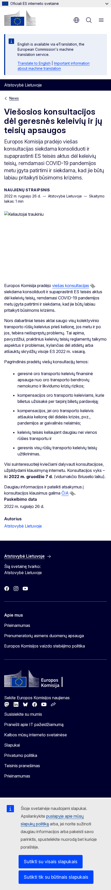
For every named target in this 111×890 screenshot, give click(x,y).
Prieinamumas (17, 625)
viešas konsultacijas (70, 285)
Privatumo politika (20, 755)
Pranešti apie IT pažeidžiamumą (34, 724)
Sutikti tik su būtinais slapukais (56, 877)
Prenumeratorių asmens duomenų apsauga (44, 635)
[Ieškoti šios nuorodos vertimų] (92, 286)
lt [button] (76, 20)
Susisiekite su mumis (23, 714)
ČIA (65, 493)
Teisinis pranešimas (22, 765)
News (14, 98)
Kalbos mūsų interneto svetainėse (35, 734)
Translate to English (34, 63)
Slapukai (12, 745)
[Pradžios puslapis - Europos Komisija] (20, 18)
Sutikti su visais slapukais (50, 861)
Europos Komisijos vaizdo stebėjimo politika (44, 646)
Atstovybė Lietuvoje (23, 526)
